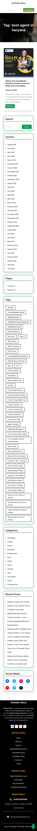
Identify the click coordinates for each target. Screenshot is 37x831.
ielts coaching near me (15, 451)
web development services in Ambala (17, 503)
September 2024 (13, 226)
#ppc (9, 366)
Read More (10, 106)
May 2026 (10, 152)
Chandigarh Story (18, 756)
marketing (11, 461)
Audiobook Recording (18, 787)
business (11, 385)
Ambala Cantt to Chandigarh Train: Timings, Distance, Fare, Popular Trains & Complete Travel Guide (19, 633)
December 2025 (13, 172)
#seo (17, 366)
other (9, 573)
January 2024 (12, 249)
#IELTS (22, 336)
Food (9, 557)
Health (9, 561)
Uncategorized (12, 584)
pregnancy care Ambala (15, 475)
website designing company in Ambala (17, 511)
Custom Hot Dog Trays (15, 409)
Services (18, 745)
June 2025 (11, 191)
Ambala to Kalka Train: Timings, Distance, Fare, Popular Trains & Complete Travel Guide (18, 605)
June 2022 (11, 268)
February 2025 (12, 206)
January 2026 (12, 168)
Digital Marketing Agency (16, 429)
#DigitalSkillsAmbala (14, 327)
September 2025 (13, 179)
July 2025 (10, 187)
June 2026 (11, 148)
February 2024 (12, 245)
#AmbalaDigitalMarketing (16, 312)
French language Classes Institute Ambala (16, 440)
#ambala (10, 307)
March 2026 (11, 160)
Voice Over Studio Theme (13, 826)
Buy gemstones (18, 783)
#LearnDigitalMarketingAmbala (18, 356)
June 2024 (11, 237)
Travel (9, 580)
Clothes (10, 542)
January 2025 (12, 210)
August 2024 (11, 230)
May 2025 (10, 195)
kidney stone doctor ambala (17, 456)
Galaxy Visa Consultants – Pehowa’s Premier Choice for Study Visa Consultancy (17, 83)
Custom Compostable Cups (17, 400)
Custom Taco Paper (14, 419)
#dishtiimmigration (13, 332)
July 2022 (10, 265)
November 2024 (13, 218)
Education (11, 549)
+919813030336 (20, 799)
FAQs (19, 764)
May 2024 (10, 241)
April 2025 (11, 199)
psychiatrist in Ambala (15, 480)
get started (29, 10)
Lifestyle (10, 569)
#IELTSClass (12, 341)
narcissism (23, 461)
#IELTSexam (12, 351)
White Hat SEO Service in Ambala (16, 518)
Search (26, 127)
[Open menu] (10, 10)
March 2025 (11, 203)
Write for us (11, 290)
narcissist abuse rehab (15, 466)
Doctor (9, 546)
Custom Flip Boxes (14, 405)
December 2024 (13, 214)
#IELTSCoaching (13, 346)
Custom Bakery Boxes (15, 390)
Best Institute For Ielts (15, 380)
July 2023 (10, 253)
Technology (11, 577)
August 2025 (11, 183)
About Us (18, 741)
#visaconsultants (13, 370)
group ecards (12, 446)
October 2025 (12, 175)
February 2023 (12, 257)
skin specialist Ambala (15, 490)
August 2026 (11, 144)
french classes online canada (17, 434)
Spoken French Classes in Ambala (16, 496)
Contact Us (11, 286)
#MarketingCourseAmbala (16, 361)
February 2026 (12, 164)
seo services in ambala (15, 485)
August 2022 (11, 261)
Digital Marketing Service (18, 749)
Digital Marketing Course (18, 776)
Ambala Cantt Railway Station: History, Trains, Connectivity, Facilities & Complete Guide (18, 660)
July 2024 (10, 234)
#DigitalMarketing (13, 317)
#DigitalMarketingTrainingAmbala (18, 322)
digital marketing (13, 424)
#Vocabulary (12, 375)
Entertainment (12, 553)
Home (9, 565)
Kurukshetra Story (18, 752)
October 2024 (12, 222)
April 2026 (11, 156)
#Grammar (11, 336)
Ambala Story (18, 3)
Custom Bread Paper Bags (16, 395)
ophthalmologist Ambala (15, 470)
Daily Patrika (18, 780)
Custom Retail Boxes (15, 414)
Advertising (11, 538)
